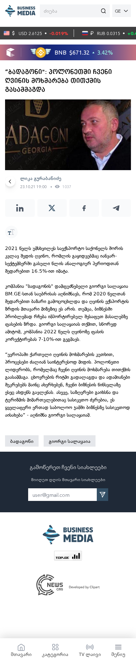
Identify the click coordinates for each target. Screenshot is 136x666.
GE (118, 11)
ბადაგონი (22, 441)
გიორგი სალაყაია (69, 441)
